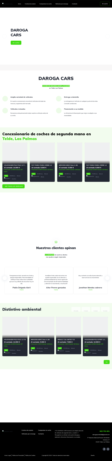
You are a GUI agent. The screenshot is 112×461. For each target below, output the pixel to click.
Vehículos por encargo (61, 4)
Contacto (74, 4)
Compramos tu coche (45, 4)
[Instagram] (108, 449)
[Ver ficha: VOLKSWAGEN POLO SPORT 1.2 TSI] (95, 336)
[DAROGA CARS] (7, 4)
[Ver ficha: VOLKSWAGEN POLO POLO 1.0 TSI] (14, 162)
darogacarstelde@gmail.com (101, 434)
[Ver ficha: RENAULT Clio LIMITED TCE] (68, 335)
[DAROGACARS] (56, 36)
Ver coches (16, 42)
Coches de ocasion (30, 4)
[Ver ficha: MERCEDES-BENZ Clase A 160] (69, 162)
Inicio (19, 4)
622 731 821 (105, 431)
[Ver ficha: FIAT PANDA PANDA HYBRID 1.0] (42, 162)
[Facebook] (104, 449)
